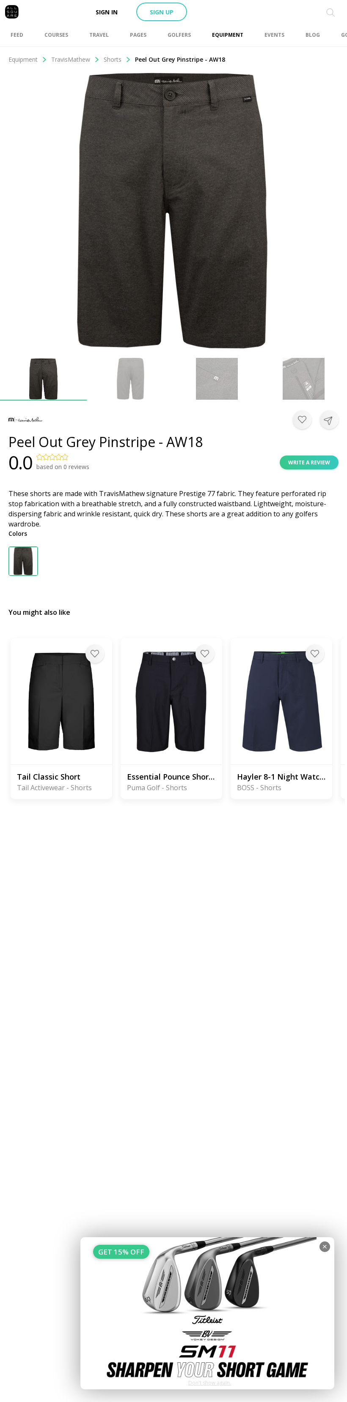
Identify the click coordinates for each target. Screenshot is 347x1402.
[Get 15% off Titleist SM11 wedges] (207, 1313)
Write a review (309, 462)
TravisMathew (70, 59)
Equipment (23, 59)
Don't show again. (209, 1382)
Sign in (107, 12)
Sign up (162, 12)
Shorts (112, 59)
